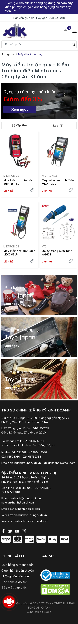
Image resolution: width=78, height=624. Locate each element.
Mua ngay (11, 304)
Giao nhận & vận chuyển (17, 570)
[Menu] (74, 31)
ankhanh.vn (21, 515)
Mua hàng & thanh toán (17, 565)
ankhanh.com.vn (24, 521)
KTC (44, 246)
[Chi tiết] (32, 190)
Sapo (47, 612)
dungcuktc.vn (38, 515)
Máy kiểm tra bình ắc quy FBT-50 (18, 181)
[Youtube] (17, 531)
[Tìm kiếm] (74, 44)
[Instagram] (24, 531)
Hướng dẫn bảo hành (15, 576)
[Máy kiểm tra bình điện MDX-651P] (19, 222)
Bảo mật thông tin (14, 588)
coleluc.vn (42, 521)
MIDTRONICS (11, 175)
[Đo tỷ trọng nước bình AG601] (58, 222)
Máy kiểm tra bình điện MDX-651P (19, 252)
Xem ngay (19, 109)
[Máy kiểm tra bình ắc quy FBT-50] (19, 151)
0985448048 (57, 18)
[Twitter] (10, 531)
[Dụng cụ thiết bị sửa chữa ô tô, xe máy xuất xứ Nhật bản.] (14, 30)
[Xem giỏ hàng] (65, 31)
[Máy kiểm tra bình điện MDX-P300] (58, 151)
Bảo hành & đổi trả (14, 582)
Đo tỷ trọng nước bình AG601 (57, 252)
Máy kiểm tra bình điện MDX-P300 (58, 181)
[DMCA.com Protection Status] (58, 589)
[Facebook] (3, 531)
